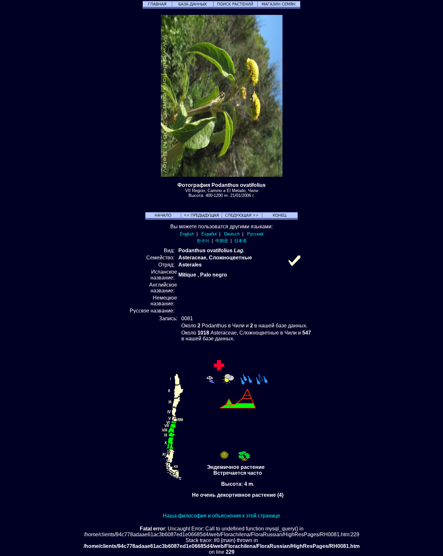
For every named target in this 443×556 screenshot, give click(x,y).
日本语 (240, 240)
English (187, 234)
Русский (255, 234)
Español (209, 234)
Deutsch (232, 234)
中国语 (221, 240)
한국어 (203, 240)
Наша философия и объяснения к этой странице (221, 515)
